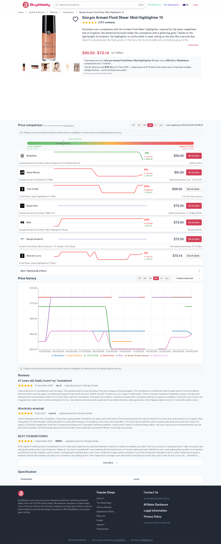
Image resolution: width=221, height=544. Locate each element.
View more (193, 45)
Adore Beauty (33, 172)
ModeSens (31, 156)
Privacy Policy (152, 516)
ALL (161, 125)
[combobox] (100, 5)
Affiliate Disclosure (156, 504)
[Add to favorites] (75, 19)
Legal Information (155, 510)
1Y (155, 125)
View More (108, 463)
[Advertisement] (110, 99)
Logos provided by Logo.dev (157, 522)
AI (142, 5)
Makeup (54, 12)
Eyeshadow (68, 12)
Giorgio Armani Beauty (35, 239)
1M (139, 125)
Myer (28, 222)
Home (21, 12)
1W (133, 125)
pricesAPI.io (68, 126)
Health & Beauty (37, 12)
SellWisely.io (147, 540)
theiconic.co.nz (33, 256)
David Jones (32, 206)
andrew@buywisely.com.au (156, 498)
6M (150, 125)
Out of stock (193, 189)
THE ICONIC (32, 189)
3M (144, 125)
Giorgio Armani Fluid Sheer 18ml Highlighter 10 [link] (101, 12)
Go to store (194, 156)
